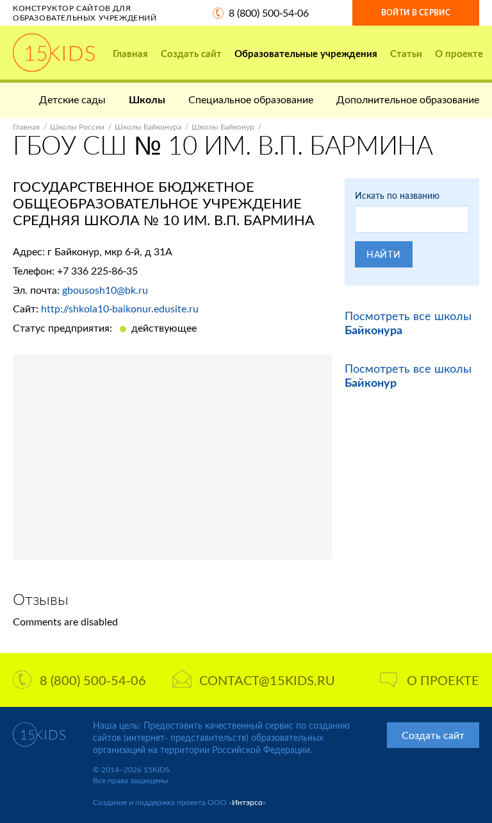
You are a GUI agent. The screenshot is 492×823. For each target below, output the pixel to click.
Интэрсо (247, 802)
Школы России (77, 127)
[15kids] (54, 52)
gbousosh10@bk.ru (105, 290)
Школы (147, 99)
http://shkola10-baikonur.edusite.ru (120, 308)
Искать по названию (397, 195)
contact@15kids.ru (267, 680)
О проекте (459, 53)
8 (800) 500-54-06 (269, 12)
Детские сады (72, 99)
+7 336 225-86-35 (97, 270)
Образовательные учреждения (305, 53)
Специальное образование (250, 99)
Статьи (406, 53)
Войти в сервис (415, 12)
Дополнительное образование (407, 99)
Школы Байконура (148, 127)
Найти (383, 254)
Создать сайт (191, 53)
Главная (130, 53)
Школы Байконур (223, 127)
